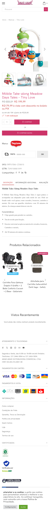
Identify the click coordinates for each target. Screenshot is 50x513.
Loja (3, 427)
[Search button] (46, 9)
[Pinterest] (19, 173)
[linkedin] (22, 173)
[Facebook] (16, 173)
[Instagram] (11, 348)
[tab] (8, 182)
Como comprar (8, 406)
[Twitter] (7, 348)
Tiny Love (20, 20)
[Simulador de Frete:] (19, 154)
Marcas (11, 20)
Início (4, 20)
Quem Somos (7, 423)
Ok (42, 154)
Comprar (28, 122)
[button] (5, 49)
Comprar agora (25, 133)
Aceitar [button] (23, 507)
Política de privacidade (11, 419)
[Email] (19, 348)
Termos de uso (7, 435)
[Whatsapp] (15, 348)
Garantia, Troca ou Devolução (13, 414)
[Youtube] (23, 348)
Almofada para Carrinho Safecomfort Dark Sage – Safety (37, 284)
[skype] (25, 173)
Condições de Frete (9, 410)
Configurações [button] (10, 507)
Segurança (6, 431)
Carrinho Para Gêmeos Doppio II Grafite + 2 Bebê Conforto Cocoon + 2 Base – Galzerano (13, 287)
